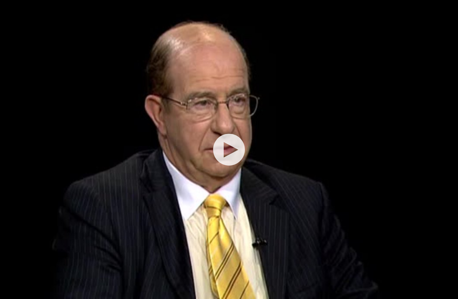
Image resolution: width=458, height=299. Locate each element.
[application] (229, 149)
